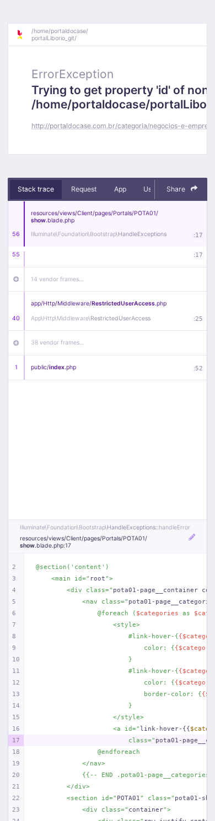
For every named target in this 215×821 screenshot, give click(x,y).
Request (83, 189)
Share (176, 189)
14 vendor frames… (57, 279)
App (120, 189)
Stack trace (36, 189)
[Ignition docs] (23, 35)
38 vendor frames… (57, 342)
